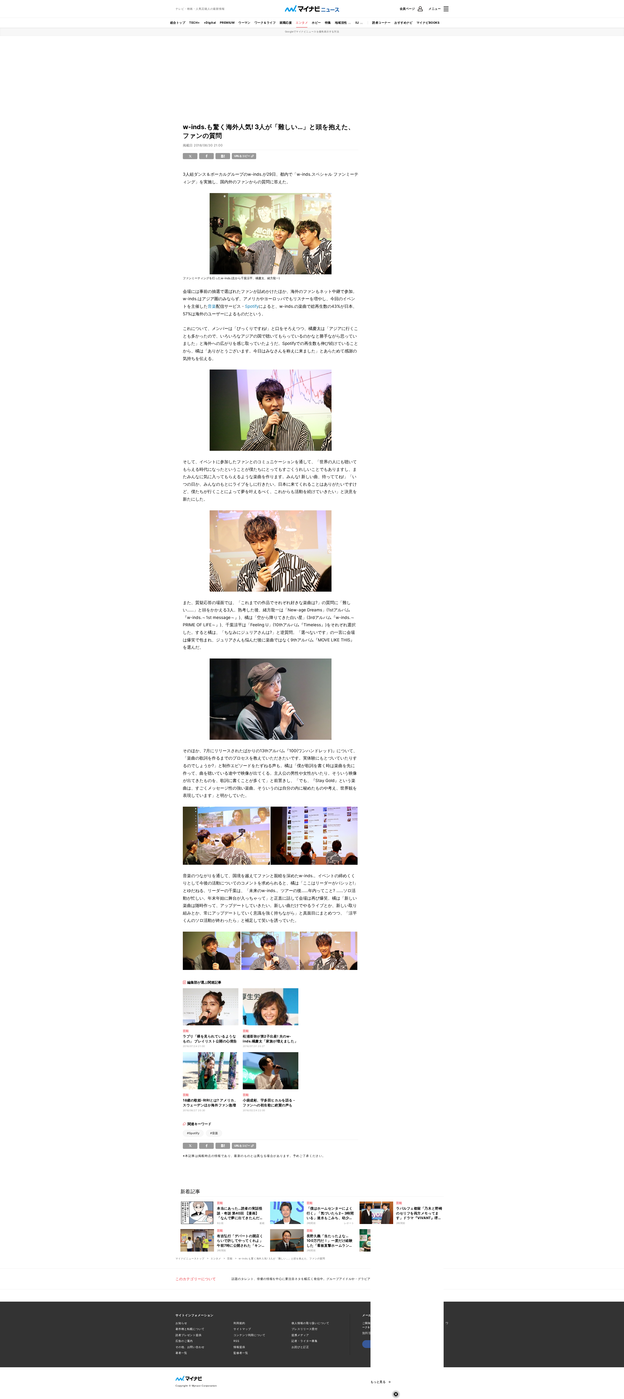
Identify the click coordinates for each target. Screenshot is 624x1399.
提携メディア (300, 1335)
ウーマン (244, 22)
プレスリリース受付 (305, 1329)
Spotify (252, 306)
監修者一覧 (241, 1353)
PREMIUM (227, 22)
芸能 (230, 1258)
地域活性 (341, 22)
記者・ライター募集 (305, 1341)
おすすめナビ (403, 22)
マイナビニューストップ (190, 1258)
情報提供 (239, 1347)
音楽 (212, 306)
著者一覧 (181, 1353)
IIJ (357, 22)
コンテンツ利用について (249, 1335)
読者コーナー (381, 22)
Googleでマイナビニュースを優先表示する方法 (312, 31)
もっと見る (378, 1381)
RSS (236, 1341)
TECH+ (194, 22)
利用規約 (239, 1323)
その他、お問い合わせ (190, 1347)
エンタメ (302, 22)
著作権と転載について (190, 1329)
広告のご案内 (184, 1341)
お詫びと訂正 (300, 1347)
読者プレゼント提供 (189, 1335)
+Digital (210, 22)
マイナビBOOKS (428, 22)
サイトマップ (242, 1329)
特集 (328, 22)
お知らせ (181, 1323)
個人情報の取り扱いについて (310, 1323)
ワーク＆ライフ (265, 22)
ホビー (316, 22)
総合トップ (177, 22)
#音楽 (214, 1133)
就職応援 (286, 22)
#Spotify (193, 1133)
